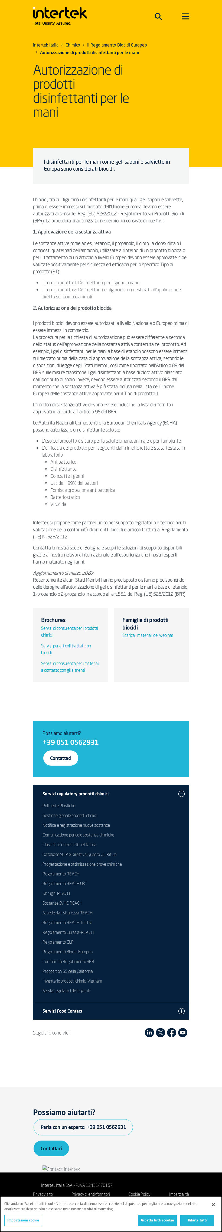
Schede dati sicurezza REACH (68, 912)
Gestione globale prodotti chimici (70, 815)
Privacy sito (43, 1194)
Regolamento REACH (61, 874)
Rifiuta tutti (197, 1220)
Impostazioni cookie (23, 1220)
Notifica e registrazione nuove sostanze (76, 825)
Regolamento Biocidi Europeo (68, 951)
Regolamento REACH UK (64, 883)
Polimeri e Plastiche (59, 805)
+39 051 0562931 (71, 742)
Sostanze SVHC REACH (62, 903)
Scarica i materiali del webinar (147, 635)
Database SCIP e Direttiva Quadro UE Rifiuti (80, 854)
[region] (111, 1214)
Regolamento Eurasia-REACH (68, 932)
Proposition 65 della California (68, 971)
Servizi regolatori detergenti (66, 990)
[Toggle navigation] (158, 16)
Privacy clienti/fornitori (90, 1194)
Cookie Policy (139, 1194)
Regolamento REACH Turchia (67, 922)
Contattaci (60, 758)
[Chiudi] (213, 1205)
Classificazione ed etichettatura (69, 844)
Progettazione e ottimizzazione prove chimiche (82, 864)
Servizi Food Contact (62, 1011)
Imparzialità (179, 1194)
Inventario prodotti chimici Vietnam (72, 981)
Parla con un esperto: (83, 1127)
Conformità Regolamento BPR (68, 961)
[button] (181, 793)
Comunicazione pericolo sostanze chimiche (78, 835)
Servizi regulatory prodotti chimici (76, 793)
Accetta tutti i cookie (157, 1220)
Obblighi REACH (56, 893)
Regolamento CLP (58, 942)
